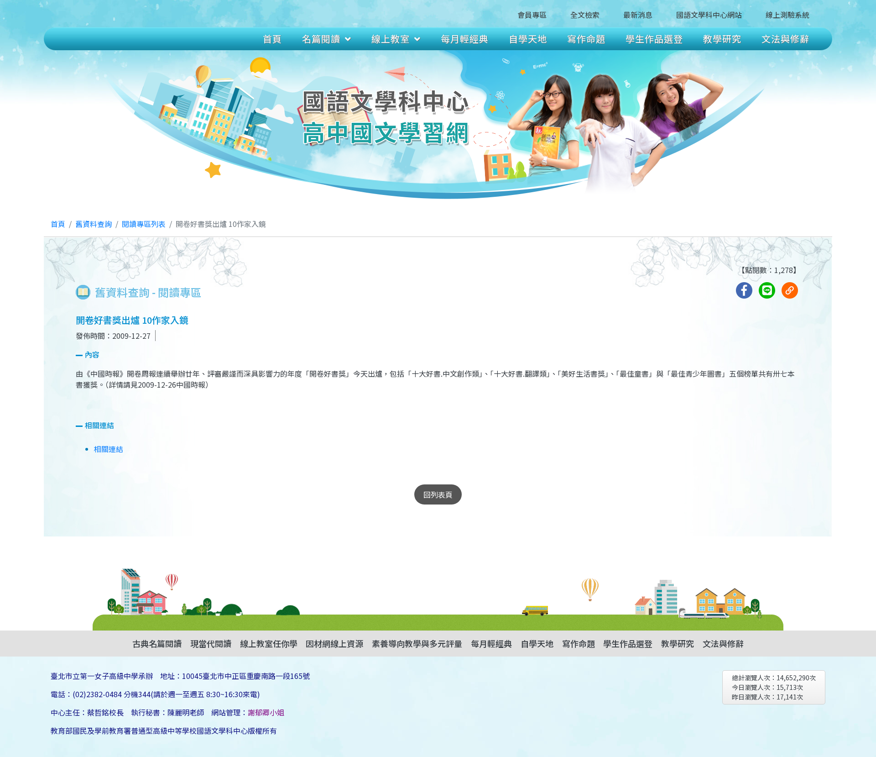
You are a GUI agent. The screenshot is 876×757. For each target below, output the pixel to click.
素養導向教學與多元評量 (417, 643)
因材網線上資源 (334, 643)
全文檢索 (585, 14)
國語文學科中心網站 (709, 14)
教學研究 (722, 38)
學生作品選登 (654, 38)
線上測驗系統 (787, 14)
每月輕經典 (465, 38)
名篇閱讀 (321, 38)
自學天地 (528, 38)
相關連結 (108, 448)
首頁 (272, 38)
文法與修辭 (785, 38)
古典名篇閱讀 (157, 643)
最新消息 (637, 14)
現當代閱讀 (210, 643)
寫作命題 (586, 38)
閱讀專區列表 (144, 223)
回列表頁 (438, 494)
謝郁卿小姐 (266, 712)
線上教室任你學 (268, 643)
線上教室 (390, 38)
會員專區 (532, 14)
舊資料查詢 (93, 223)
